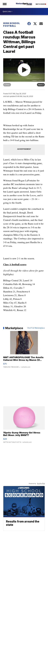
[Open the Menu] (4, 4)
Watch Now (40, 4)
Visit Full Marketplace (36, 328)
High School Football (11, 24)
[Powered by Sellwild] (41, 484)
